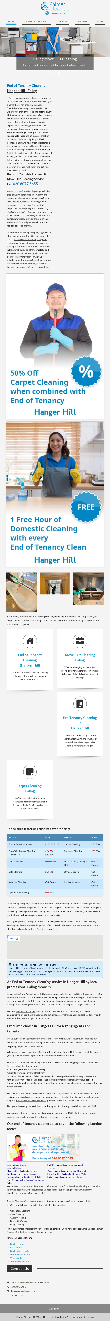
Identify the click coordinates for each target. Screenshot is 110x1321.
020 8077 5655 (57, 13)
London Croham (14, 1168)
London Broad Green (16, 1165)
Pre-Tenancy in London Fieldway (21, 1174)
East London (16, 1247)
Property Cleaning (35, 21)
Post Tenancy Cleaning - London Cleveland (66, 1171)
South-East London (19, 1261)
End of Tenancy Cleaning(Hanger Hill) (30, 660)
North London (17, 1244)
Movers (63, 21)
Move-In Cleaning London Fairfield (22, 1171)
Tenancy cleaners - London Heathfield (24, 1177)
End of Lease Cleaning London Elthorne (64, 1177)
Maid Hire (82, 21)
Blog (100, 21)
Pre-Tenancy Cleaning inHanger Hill (80, 723)
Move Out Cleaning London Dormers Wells (66, 1174)
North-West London (20, 1251)
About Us (54, 1309)
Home (11, 21)
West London (16, 1257)
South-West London (20, 1254)
